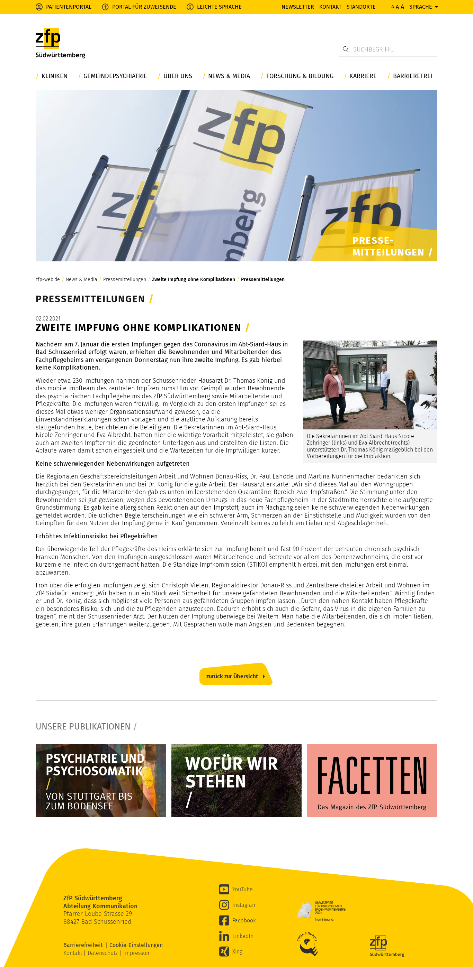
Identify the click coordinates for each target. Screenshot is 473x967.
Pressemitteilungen (124, 279)
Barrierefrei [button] (412, 76)
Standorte (361, 6)
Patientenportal (68, 6)
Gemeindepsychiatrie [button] (115, 76)
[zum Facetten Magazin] (372, 780)
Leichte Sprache (219, 6)
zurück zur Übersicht (232, 676)
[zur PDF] (101, 780)
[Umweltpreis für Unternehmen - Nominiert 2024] (321, 911)
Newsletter (298, 6)
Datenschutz (103, 953)
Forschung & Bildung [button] (299, 76)
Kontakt (330, 6)
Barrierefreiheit (84, 945)
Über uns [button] (177, 76)
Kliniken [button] (55, 76)
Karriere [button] (363, 76)
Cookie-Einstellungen (136, 945)
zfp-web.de (48, 279)
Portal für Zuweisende (144, 6)
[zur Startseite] (60, 45)
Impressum (137, 953)
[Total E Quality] (309, 944)
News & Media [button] (229, 76)
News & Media (81, 279)
